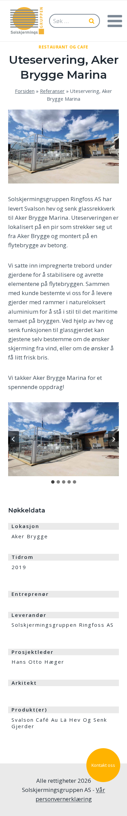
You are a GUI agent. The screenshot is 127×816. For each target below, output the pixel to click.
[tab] (53, 482)
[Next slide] (113, 439)
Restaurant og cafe (63, 47)
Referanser (52, 91)
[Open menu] (114, 21)
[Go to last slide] (13, 439)
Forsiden (25, 91)
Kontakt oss (103, 765)
